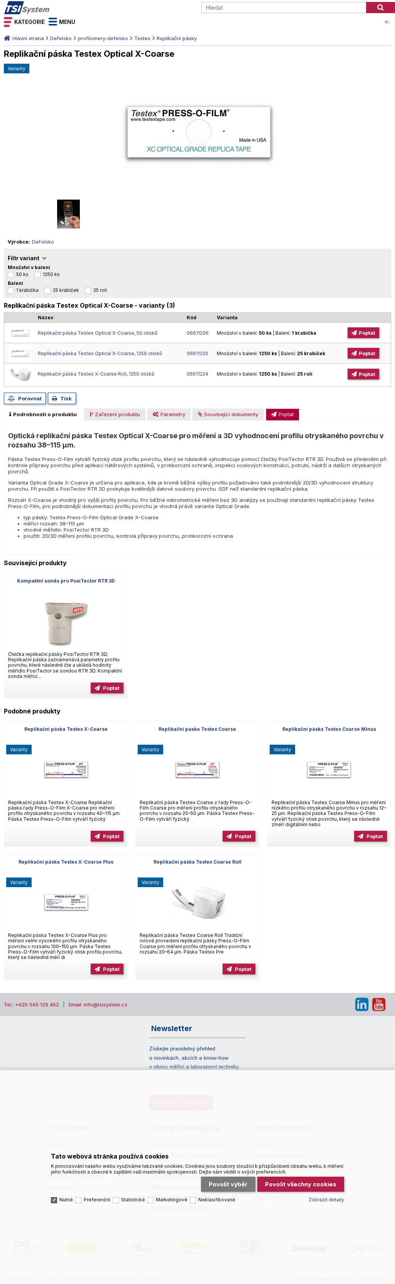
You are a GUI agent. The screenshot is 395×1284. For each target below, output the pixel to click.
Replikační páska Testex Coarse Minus (329, 729)
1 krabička (27, 290)
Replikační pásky (177, 38)
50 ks (22, 274)
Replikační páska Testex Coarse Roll (197, 862)
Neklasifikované (216, 1200)
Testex (142, 38)
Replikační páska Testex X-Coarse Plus (66, 862)
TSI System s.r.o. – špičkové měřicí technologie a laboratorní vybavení (48, 7)
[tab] (43, 414)
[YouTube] (378, 1004)
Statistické (133, 1200)
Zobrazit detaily (326, 1200)
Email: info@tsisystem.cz (98, 1004)
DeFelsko (61, 38)
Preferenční (97, 1200)
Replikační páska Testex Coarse (197, 729)
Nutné (66, 1200)
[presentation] (43, 414)
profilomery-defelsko (103, 38)
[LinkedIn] (361, 1004)
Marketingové (171, 1200)
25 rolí (100, 290)
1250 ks (51, 274)
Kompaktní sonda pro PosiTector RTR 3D (66, 581)
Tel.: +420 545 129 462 (31, 1004)
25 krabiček (66, 290)
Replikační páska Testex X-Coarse (66, 729)
